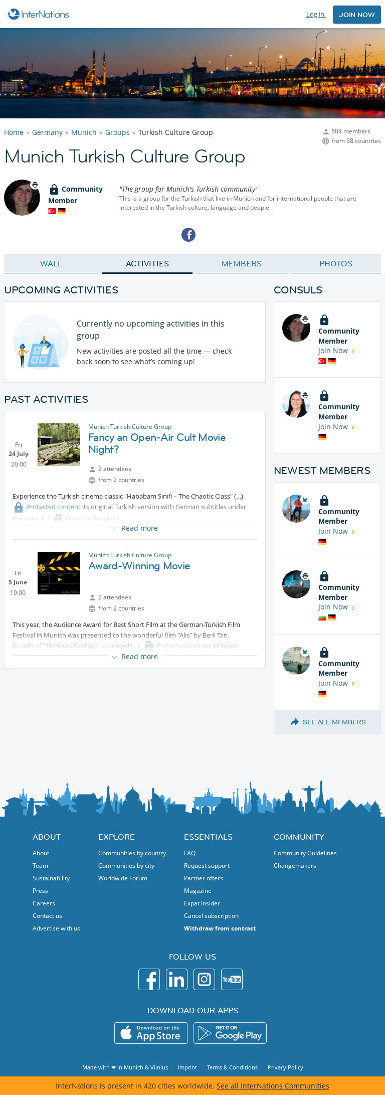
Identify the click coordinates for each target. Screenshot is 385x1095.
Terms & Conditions (232, 1067)
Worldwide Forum (122, 878)
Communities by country (132, 853)
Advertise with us (56, 928)
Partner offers (203, 878)
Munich (84, 132)
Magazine (198, 890)
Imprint (187, 1067)
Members (241, 263)
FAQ (190, 853)
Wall (51, 263)
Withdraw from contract (220, 928)
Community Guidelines (305, 853)
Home (14, 132)
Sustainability (51, 878)
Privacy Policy (285, 1067)
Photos (335, 263)
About (41, 853)
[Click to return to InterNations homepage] (40, 14)
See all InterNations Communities (273, 1085)
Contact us (47, 915)
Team (40, 865)
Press (40, 890)
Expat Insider (202, 903)
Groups (117, 132)
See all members (334, 721)
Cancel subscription (211, 915)
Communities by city (126, 865)
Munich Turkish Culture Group (129, 426)
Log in (316, 14)
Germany (47, 132)
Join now (357, 14)
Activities (147, 263)
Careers (44, 903)
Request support (207, 865)
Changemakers (295, 865)
